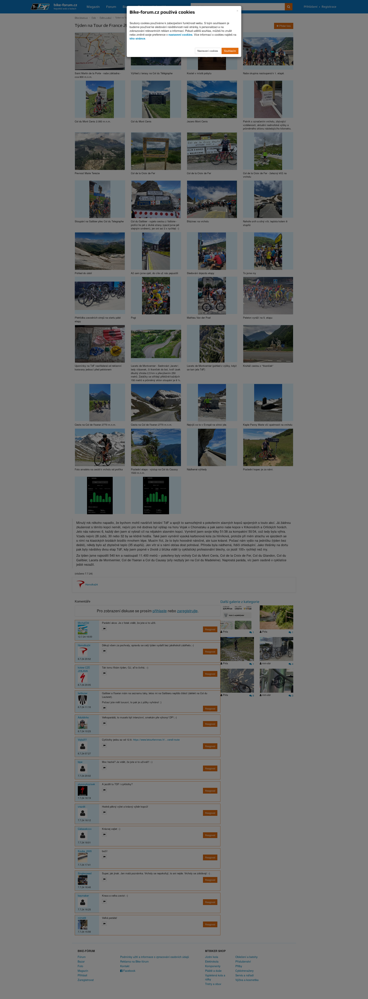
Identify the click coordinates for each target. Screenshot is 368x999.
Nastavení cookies (207, 51)
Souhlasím (230, 51)
